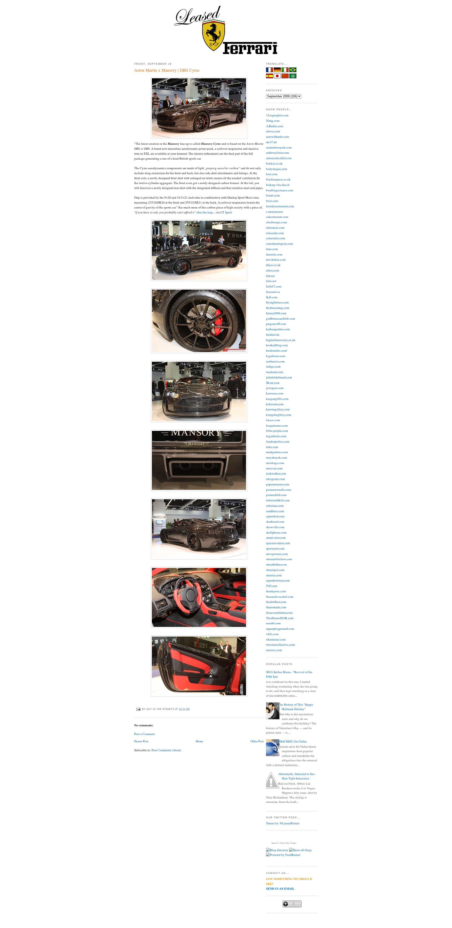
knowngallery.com (278, 409)
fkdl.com (271, 297)
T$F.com (271, 586)
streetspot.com (275, 570)
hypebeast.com (275, 356)
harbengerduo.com (278, 329)
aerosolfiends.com (277, 136)
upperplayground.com (280, 628)
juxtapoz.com (274, 388)
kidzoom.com (274, 404)
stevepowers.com (277, 554)
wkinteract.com (276, 639)
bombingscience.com (279, 190)
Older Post (257, 741)
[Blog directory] (277, 850)
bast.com (271, 174)
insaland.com (274, 372)
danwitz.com (274, 254)
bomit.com (273, 195)
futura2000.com (276, 313)
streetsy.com (274, 575)
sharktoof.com (275, 521)
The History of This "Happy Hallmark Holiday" (295, 706)
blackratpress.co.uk (278, 179)
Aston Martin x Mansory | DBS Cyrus (166, 70)
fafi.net (270, 276)
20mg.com (272, 120)
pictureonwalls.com (278, 490)
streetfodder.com (276, 564)
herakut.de (272, 334)
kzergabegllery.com (278, 415)
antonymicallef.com (278, 158)
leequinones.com (277, 425)
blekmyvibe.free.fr (277, 185)
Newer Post (141, 741)
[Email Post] (138, 709)
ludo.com (272, 447)
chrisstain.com (275, 227)
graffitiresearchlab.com (280, 318)
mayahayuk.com (276, 457)
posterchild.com (276, 495)
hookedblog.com (277, 345)
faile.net (271, 281)
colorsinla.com (275, 238)
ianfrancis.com (275, 361)
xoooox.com (274, 650)
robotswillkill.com (278, 500)
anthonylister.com (277, 152)
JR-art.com (272, 383)
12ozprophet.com (277, 115)
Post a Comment (144, 734)
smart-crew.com (276, 537)
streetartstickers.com (279, 559)
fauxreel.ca (273, 292)
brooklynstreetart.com (280, 206)
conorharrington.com (279, 243)
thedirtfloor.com (276, 602)
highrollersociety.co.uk (280, 340)
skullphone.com (276, 532)
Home (199, 741)
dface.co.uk (273, 265)
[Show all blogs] (300, 850)
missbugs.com (275, 463)
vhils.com (272, 634)
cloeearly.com (275, 233)
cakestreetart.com (277, 217)
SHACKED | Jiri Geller (292, 741)
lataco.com (273, 420)
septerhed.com (275, 516)
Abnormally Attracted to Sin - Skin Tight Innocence (297, 776)
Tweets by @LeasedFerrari (282, 823)
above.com (273, 131)
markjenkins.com (277, 452)
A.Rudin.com (274, 126)
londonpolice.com (277, 441)
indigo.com (273, 366)
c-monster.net (274, 211)
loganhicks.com (276, 436)
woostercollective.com (280, 644)
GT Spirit (226, 212)
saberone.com (274, 505)
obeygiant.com (275, 479)
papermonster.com (277, 484)
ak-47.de (271, 142)
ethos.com (272, 270)
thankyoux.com (276, 591)
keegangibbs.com (277, 399)
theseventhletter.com (279, 612)
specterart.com (275, 548)
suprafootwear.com (278, 580)
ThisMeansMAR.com (279, 618)
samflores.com (275, 511)
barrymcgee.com (276, 169)
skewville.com (275, 527)
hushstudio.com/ (276, 350)
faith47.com (273, 286)
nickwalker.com (276, 473)
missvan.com (274, 468)
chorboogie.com (276, 222)
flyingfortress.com (277, 302)
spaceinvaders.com (278, 543)
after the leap (204, 212)
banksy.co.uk (274, 163)
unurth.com (273, 623)
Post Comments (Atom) (166, 750)
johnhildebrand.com (279, 377)
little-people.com (277, 431)
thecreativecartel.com (279, 596)
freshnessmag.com (277, 308)
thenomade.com (276, 607)
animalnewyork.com (279, 147)
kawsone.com (274, 393)
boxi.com (272, 201)
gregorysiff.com (276, 324)
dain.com (272, 249)
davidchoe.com (276, 259)
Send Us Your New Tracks (283, 843)
